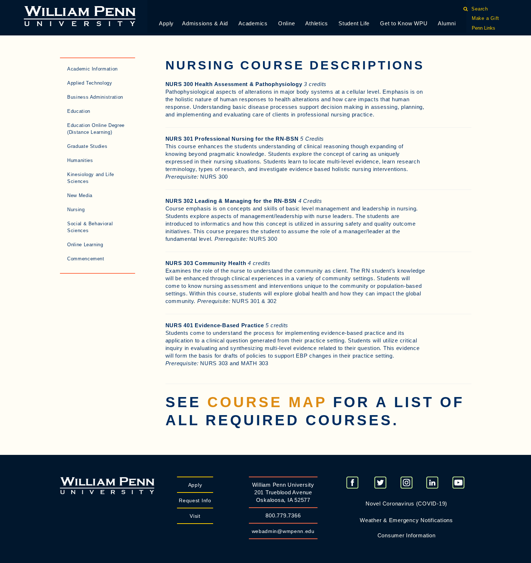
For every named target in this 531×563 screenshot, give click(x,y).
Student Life (354, 23)
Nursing (76, 209)
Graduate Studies (87, 146)
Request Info (195, 500)
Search (480, 9)
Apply (166, 23)
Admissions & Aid (205, 23)
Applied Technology (89, 83)
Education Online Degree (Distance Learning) (96, 129)
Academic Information (92, 69)
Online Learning (85, 244)
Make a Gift (485, 18)
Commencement (85, 258)
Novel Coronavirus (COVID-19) (406, 503)
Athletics (316, 23)
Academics (253, 23)
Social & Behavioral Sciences (90, 227)
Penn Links (483, 28)
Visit (195, 516)
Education (78, 111)
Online (286, 23)
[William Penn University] (79, 15)
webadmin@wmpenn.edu (283, 531)
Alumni (447, 23)
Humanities (80, 160)
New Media (79, 195)
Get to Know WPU (403, 23)
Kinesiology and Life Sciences (90, 178)
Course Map (267, 402)
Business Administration (95, 97)
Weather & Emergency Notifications (406, 520)
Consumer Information (406, 535)
